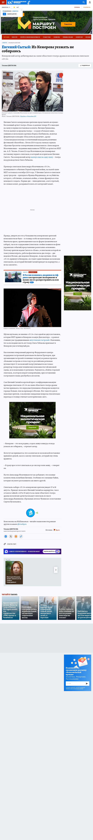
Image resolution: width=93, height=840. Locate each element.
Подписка (86, 7)
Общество (4, 42)
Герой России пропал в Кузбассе (30, 37)
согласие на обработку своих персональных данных (75, 688)
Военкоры (57, 37)
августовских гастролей (39, 340)
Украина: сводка (68, 37)
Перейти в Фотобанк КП (28, 116)
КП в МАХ (88, 37)
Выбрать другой (12, 14)
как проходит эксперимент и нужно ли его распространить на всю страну (41, 278)
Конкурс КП (79, 37)
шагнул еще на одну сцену (42, 157)
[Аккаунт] (90, 2)
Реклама (77, 7)
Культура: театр (11, 544)
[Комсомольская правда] (17, 2)
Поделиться (86, 65)
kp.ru (58, 530)
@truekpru (22, 524)
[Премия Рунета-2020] (28, 2)
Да (4, 14)
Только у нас (47, 37)
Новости (14, 37)
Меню (3, 2)
